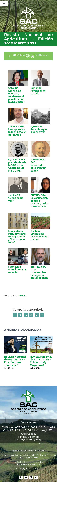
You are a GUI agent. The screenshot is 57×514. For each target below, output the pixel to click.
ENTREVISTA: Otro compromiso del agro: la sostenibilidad (39, 272)
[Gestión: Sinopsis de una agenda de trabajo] (40, 221)
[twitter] (26, 477)
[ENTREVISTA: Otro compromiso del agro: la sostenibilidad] (40, 256)
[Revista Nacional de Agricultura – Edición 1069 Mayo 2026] (41, 337)
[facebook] (21, 477)
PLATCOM (36, 464)
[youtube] (36, 477)
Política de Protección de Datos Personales (38, 456)
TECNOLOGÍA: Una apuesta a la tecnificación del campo (17, 130)
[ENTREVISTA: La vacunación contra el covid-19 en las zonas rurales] (40, 185)
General (22, 295)
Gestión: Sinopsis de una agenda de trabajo (39, 235)
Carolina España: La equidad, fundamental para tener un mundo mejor (16, 94)
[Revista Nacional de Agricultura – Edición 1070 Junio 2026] (15, 337)
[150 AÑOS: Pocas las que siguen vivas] (40, 116)
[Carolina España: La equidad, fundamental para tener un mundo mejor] (18, 78)
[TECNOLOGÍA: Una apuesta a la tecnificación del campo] (18, 116)
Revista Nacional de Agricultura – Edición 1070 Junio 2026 (15, 361)
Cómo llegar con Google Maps (28, 439)
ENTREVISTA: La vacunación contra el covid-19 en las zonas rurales (40, 201)
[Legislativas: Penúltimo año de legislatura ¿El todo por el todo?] (18, 221)
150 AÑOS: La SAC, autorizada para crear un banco (38, 165)
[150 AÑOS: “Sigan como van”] (18, 185)
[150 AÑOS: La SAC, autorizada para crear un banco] (40, 149)
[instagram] (31, 477)
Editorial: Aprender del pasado (38, 90)
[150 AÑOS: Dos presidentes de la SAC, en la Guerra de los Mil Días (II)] (18, 149)
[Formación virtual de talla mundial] (18, 256)
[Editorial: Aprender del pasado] (40, 78)
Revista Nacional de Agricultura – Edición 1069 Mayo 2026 (41, 361)
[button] (6, 352)
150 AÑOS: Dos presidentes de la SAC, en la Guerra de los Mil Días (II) (17, 165)
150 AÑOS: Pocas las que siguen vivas (39, 129)
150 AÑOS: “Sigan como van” (15, 198)
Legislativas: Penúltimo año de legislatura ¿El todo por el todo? (17, 237)
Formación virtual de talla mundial (17, 269)
